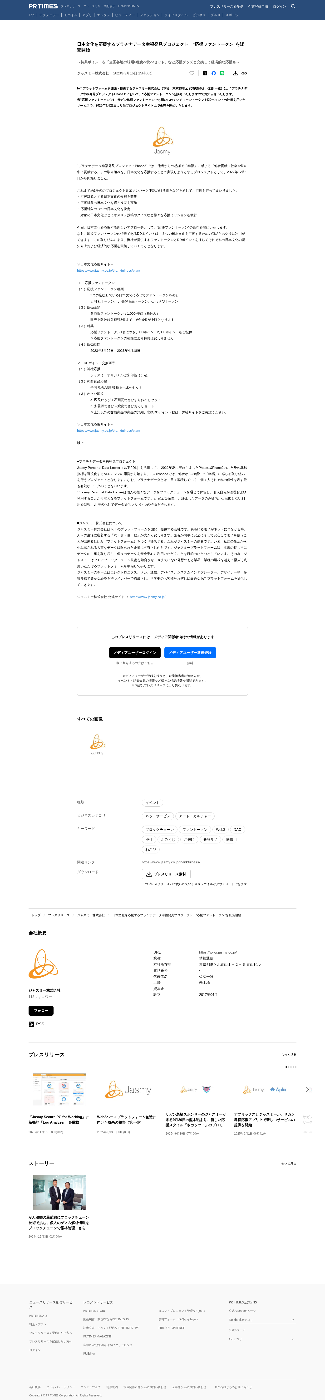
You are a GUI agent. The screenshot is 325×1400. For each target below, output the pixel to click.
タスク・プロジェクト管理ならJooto (181, 1311)
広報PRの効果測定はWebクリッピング (108, 1345)
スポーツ (232, 15)
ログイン (279, 6)
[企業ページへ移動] (43, 965)
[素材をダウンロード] (235, 73)
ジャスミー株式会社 (91, 915)
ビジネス (199, 15)
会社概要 (35, 1387)
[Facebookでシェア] (213, 73)
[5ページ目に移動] (295, 1067)
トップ (36, 915)
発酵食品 (210, 839)
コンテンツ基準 (91, 1387)
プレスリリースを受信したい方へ (50, 1333)
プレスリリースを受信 (226, 6)
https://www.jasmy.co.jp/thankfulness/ (171, 862)
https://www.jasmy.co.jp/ (148, 597)
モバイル (70, 15)
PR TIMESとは (38, 1316)
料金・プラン (37, 1324)
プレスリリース (59, 915)
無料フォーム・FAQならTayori (178, 1319)
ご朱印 (189, 839)
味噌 (229, 839)
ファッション (150, 15)
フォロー (41, 1010)
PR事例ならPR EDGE (171, 1328)
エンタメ (103, 15)
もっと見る (288, 1054)
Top (31, 15)
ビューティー (125, 15)
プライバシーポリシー (60, 1387)
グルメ (216, 15)
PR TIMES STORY (94, 1311)
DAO (237, 829)
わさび (150, 849)
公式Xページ (237, 1330)
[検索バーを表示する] (293, 6)
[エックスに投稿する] (205, 73)
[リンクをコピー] (244, 73)
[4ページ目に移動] (293, 1067)
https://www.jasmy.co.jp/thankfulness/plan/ (108, 270)
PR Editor (89, 1353)
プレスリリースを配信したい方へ (50, 1341)
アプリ (87, 15)
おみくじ (168, 839)
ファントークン (194, 829)
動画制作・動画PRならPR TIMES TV (106, 1319)
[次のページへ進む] (309, 1090)
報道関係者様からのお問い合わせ (144, 1387)
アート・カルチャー (195, 816)
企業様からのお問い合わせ (189, 1387)
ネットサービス (157, 816)
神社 (149, 839)
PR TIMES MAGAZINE (97, 1336)
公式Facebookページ (242, 1311)
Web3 (220, 829)
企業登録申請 (258, 6)
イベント (152, 803)
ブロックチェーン (159, 829)
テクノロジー (49, 15)
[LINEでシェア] (222, 73)
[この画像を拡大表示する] (97, 745)
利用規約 (112, 1387)
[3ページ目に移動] (291, 1067)
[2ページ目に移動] (288, 1067)
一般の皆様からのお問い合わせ (232, 1387)
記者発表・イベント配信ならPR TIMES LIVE (111, 1328)
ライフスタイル (176, 15)
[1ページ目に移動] (286, 1067)
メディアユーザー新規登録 (190, 653)
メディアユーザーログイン (134, 653)
